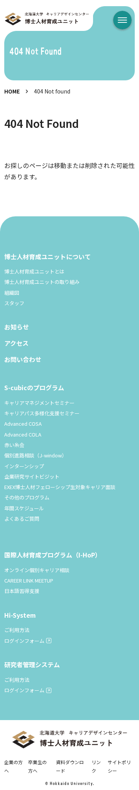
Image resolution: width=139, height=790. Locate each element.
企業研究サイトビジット (31, 476)
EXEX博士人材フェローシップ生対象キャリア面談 (59, 487)
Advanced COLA (22, 434)
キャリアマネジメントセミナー (39, 402)
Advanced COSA (23, 423)
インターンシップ (24, 466)
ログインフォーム (24, 640)
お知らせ (16, 326)
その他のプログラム (26, 497)
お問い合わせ (22, 359)
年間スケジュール (24, 508)
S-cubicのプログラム (34, 387)
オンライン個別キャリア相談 (37, 570)
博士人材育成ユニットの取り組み (42, 281)
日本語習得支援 (21, 591)
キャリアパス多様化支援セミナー (42, 413)
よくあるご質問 (21, 518)
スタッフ (14, 303)
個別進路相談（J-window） (35, 455)
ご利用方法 (16, 630)
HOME (12, 91)
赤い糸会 (14, 445)
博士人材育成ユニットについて (47, 256)
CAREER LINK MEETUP (28, 580)
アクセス (16, 343)
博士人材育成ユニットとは (34, 271)
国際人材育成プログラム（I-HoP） (52, 554)
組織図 (11, 292)
